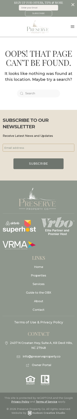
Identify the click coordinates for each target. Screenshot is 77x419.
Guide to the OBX (38, 292)
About (38, 301)
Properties (38, 275)
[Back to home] (38, 26)
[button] (38, 8)
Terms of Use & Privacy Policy (38, 322)
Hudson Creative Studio (48, 413)
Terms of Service (46, 401)
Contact (38, 309)
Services (39, 284)
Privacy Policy (20, 401)
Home (38, 267)
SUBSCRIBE (38, 13)
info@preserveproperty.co (42, 356)
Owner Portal (41, 365)
